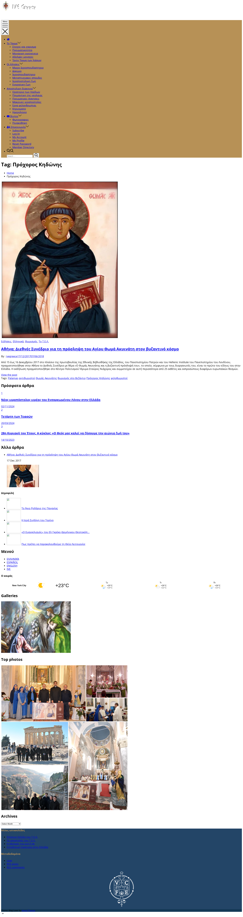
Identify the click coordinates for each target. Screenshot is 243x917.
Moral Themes (28, 910)
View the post (9, 374)
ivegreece (11, 356)
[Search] (36, 155)
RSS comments (16, 867)
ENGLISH (12, 565)
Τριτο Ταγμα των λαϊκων (26, 60)
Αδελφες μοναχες (22, 57)
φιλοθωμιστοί (119, 378)
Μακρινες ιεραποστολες (26, 102)
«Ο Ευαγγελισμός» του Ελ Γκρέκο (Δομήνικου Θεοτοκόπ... (56, 532)
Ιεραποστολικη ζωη (24, 81)
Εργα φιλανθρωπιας (24, 105)
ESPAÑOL (12, 562)
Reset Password (21, 144)
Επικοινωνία (18, 127)
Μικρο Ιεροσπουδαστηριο (28, 67)
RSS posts (12, 864)
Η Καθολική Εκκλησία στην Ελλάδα (27, 847)
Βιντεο (14, 116)
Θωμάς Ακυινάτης (46, 378)
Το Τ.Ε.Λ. (44, 341)
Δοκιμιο (17, 71)
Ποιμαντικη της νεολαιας (27, 95)
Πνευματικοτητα (22, 50)
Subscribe (18, 130)
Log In (16, 133)
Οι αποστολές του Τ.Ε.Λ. (21, 840)
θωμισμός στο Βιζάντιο (72, 378)
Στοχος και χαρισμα (24, 46)
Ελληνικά (18, 341)
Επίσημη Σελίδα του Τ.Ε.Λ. (22, 837)
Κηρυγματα (19, 108)
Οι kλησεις (13, 64)
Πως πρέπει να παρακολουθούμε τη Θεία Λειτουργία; (54, 544)
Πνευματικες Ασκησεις (25, 98)
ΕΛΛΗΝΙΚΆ (13, 559)
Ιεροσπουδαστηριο (23, 74)
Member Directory (23, 147)
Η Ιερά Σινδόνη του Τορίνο (38, 520)
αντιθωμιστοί (27, 378)
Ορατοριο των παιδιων (26, 92)
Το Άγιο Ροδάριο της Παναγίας (40, 508)
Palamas (13, 378)
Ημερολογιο (19, 112)
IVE (9, 569)
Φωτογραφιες (20, 119)
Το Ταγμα (12, 43)
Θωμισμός (31, 341)
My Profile (18, 140)
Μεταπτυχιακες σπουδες (27, 77)
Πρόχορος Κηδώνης (98, 378)
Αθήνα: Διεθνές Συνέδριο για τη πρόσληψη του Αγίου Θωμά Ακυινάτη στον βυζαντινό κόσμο (90, 348)
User (9, 860)
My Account (19, 137)
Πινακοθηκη (19, 123)
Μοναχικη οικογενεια (25, 53)
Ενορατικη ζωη (21, 84)
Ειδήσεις (6, 341)
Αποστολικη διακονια (20, 88)
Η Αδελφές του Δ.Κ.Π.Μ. (21, 843)
